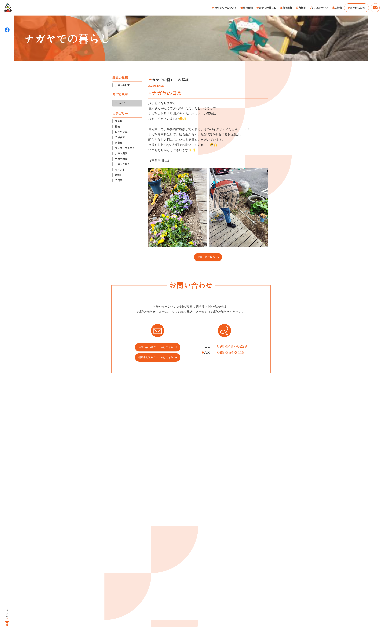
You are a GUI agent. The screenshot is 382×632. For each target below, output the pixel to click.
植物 (117, 126)
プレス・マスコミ (125, 148)
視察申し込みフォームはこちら (155, 357)
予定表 (119, 180)
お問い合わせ (375, 7)
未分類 (119, 121)
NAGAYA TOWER (8, 8)
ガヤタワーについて (224, 7)
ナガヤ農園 (121, 153)
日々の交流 (121, 132)
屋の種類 (247, 7)
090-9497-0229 (232, 346)
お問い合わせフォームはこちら (155, 347)
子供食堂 (120, 137)
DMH (118, 175)
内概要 (301, 7)
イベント (120, 169)
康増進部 (286, 7)
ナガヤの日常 (122, 85)
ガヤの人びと (356, 7)
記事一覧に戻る (206, 257)
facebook (7, 29)
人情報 (337, 7)
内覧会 (119, 142)
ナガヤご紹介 (122, 164)
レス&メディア (319, 7)
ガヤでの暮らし (266, 7)
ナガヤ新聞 (121, 159)
